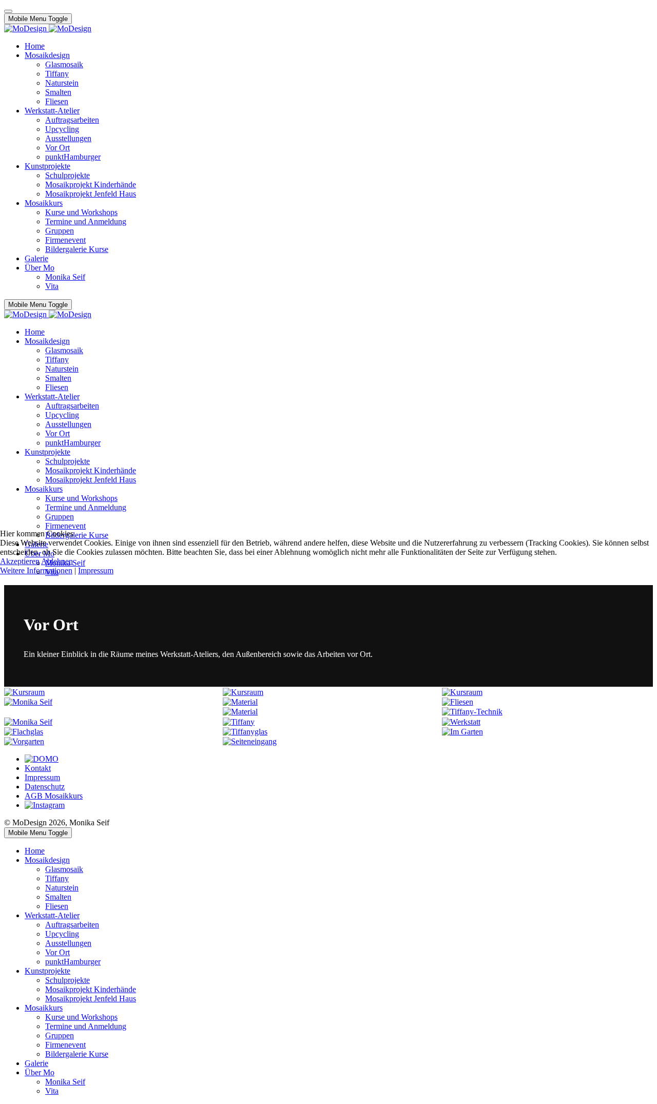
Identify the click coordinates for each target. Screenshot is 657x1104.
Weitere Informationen (36, 570)
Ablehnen (57, 561)
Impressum (95, 570)
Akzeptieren (20, 561)
